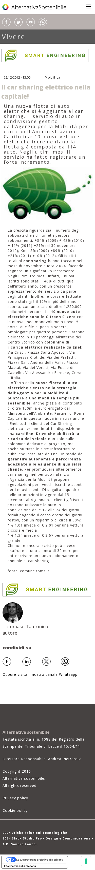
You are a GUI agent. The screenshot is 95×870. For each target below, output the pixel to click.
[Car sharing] (47, 193)
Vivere (14, 36)
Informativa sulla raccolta (20, 865)
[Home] (34, 7)
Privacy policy (15, 798)
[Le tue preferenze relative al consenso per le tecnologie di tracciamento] (86, 861)
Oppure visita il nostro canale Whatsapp (40, 674)
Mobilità (53, 77)
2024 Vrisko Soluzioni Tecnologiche (35, 833)
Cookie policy (15, 810)
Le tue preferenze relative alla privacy (39, 859)
